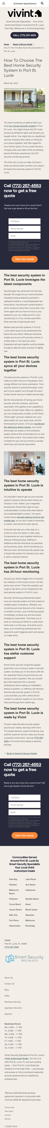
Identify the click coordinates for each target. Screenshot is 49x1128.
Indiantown (30, 890)
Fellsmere (13, 898)
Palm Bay (13, 879)
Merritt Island (31, 909)
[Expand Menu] (27, 18)
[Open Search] (42, 3)
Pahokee (13, 884)
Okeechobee (14, 925)
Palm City (13, 915)
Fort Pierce (14, 920)
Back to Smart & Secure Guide (22, 753)
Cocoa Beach (15, 904)
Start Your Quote (24, 259)
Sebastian (29, 915)
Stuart (28, 904)
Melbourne (30, 920)
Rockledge (30, 925)
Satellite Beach (32, 898)
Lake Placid (30, 879)
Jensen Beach (15, 909)
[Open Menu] (3, 3)
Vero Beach (30, 884)
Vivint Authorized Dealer (17, 1058)
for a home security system (22, 125)
